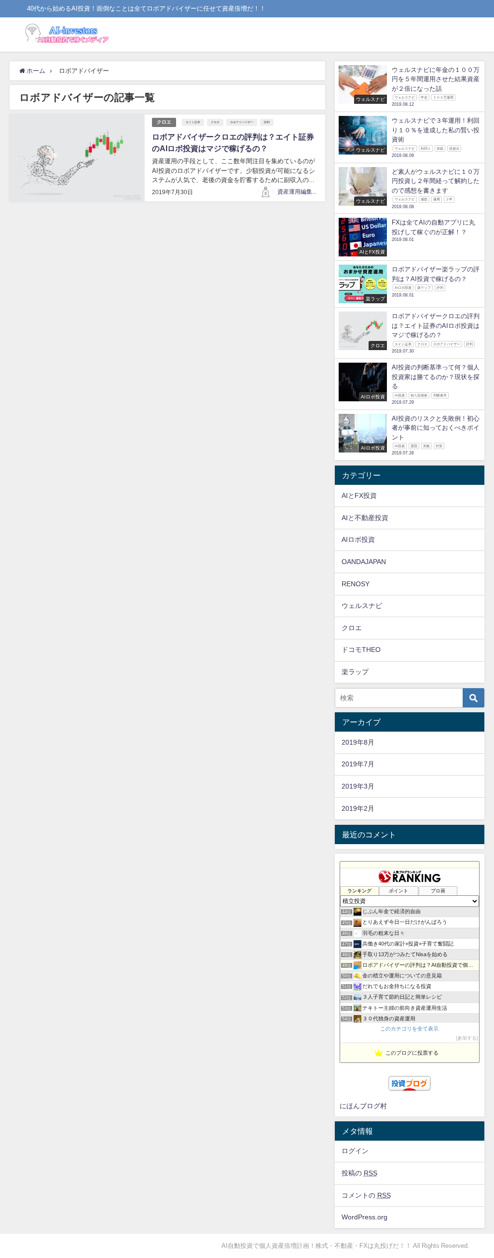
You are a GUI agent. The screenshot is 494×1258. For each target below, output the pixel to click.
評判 (267, 122)
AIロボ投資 (358, 539)
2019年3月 (358, 786)
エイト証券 (193, 122)
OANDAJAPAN (364, 561)
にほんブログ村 (363, 1106)
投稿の (359, 1173)
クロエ (164, 122)
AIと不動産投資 (365, 517)
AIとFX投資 (359, 495)
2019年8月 (358, 742)
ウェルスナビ (362, 605)
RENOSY (356, 583)
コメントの (366, 1195)
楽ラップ (355, 671)
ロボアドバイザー (241, 122)
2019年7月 (358, 764)
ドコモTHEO (361, 649)
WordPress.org (364, 1217)
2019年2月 (358, 808)
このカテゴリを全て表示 (409, 1029)
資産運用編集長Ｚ (300, 192)
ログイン (355, 1150)
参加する (467, 1038)
